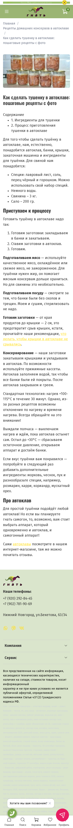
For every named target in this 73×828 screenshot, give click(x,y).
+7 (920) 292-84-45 (17, 598)
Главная (9, 23)
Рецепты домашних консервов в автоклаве (36, 28)
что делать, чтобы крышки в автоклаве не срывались (35, 339)
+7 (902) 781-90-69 (17, 604)
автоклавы (22, 544)
